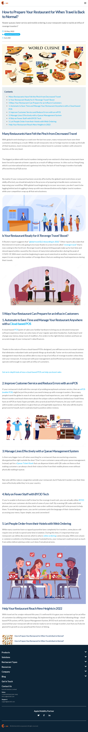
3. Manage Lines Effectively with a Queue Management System (35, 115)
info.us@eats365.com (8, 696)
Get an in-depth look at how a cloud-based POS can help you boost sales (31, 372)
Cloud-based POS (20, 324)
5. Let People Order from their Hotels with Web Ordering (32, 121)
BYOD (81, 500)
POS (16, 329)
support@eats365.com (8, 701)
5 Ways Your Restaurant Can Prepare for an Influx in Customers (35, 103)
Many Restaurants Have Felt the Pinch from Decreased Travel (35, 96)
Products (6, 652)
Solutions (6, 657)
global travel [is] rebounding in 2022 (44, 241)
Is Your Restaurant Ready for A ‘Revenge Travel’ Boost (32, 100)
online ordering (49, 536)
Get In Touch (7, 681)
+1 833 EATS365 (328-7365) (10, 694)
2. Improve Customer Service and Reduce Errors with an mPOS (35, 112)
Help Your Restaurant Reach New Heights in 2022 (29, 124)
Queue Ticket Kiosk (25, 463)
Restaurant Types (9, 662)
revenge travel (70, 244)
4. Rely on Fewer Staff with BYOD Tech (25, 118)
